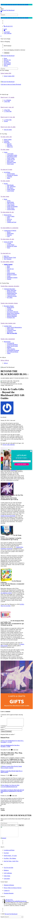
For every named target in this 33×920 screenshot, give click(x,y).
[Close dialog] (31, 451)
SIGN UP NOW (21, 464)
